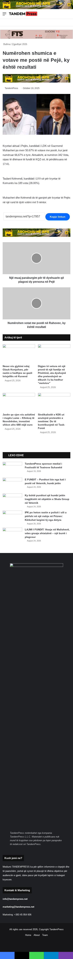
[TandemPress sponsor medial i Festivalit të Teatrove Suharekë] (12, 468)
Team (45, 935)
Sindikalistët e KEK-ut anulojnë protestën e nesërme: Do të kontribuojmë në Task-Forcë (51, 421)
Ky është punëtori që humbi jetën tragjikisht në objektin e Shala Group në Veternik (47, 499)
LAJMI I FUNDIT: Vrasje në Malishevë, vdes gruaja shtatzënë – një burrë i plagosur (47, 533)
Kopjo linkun (57, 216)
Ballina (6, 44)
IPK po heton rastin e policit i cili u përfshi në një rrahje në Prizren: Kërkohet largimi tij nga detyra (46, 516)
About (37, 935)
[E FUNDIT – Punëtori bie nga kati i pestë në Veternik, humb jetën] (12, 484)
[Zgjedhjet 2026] (23, 14)
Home (28, 935)
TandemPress (11, 88)
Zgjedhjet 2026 (19, 44)
